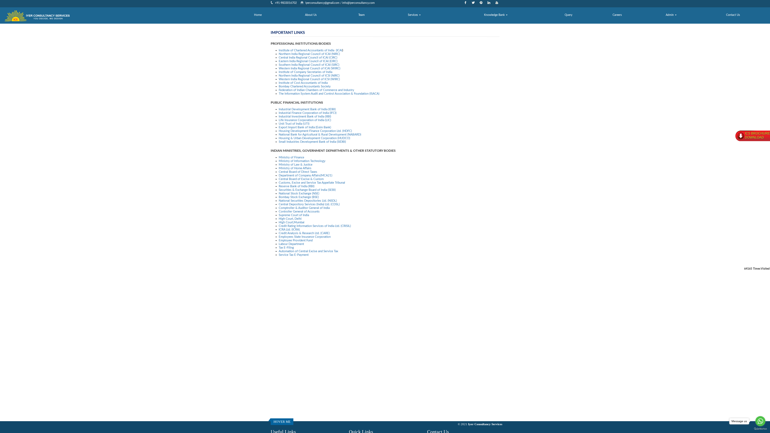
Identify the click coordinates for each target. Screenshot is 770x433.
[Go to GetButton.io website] (760, 429)
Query (568, 15)
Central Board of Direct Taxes (298, 171)
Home (258, 15)
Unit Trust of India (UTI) (294, 123)
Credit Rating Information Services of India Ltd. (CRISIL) (315, 226)
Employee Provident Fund (296, 240)
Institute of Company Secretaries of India (305, 72)
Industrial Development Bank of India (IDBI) (307, 109)
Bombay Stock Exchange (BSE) (299, 197)
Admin (670, 15)
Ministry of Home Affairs (295, 168)
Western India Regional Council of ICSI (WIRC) (309, 79)
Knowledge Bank (495, 15)
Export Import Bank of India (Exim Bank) (305, 127)
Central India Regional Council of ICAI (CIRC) (308, 57)
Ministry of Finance (291, 157)
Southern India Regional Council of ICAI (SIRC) (309, 64)
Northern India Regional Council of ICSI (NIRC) (309, 75)
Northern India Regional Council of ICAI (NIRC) (309, 54)
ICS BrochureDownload (757, 135)
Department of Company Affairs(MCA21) (305, 175)
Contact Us (733, 15)
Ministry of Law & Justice (295, 164)
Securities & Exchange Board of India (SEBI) (307, 189)
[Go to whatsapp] (760, 421)
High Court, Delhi (290, 218)
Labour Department (291, 244)
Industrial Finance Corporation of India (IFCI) (307, 112)
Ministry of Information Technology (302, 161)
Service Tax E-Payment (294, 254)
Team (361, 15)
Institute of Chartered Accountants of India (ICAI (310, 50)
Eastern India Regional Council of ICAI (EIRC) (308, 61)
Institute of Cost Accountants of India (303, 82)
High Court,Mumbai (291, 222)
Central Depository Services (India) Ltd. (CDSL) (309, 204)
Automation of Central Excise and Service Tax (308, 251)
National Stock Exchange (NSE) (299, 193)
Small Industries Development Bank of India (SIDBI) (312, 141)
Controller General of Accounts (299, 211)
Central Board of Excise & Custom (301, 179)
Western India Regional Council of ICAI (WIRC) (309, 68)
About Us (311, 15)
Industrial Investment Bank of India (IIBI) (305, 116)
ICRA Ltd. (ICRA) (289, 229)
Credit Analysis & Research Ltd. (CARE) (304, 233)
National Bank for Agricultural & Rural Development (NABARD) (320, 134)
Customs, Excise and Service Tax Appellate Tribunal (312, 182)
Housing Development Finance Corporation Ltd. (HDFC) (315, 131)
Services (413, 15)
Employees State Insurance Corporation (305, 236)
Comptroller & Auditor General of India (304, 207)
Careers (617, 15)
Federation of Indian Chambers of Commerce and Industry (316, 90)
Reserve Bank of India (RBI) (296, 186)
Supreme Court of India (294, 215)
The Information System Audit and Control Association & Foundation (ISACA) (329, 93)
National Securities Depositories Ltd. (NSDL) (308, 200)
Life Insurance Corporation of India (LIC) (305, 120)
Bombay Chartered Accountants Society (305, 86)
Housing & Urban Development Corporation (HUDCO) (314, 138)
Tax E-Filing (286, 247)
